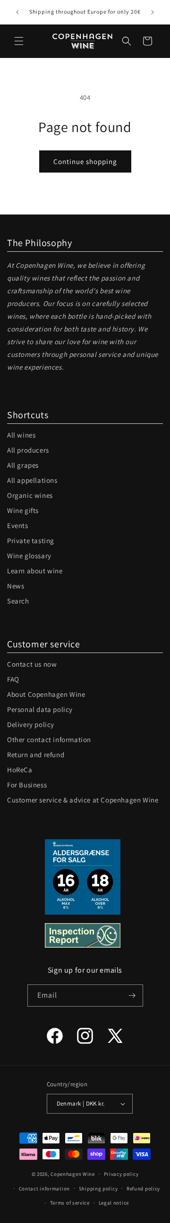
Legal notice (114, 1202)
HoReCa (20, 769)
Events (17, 525)
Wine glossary (29, 555)
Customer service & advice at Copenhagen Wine (82, 799)
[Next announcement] (152, 12)
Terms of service (70, 1202)
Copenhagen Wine (73, 1174)
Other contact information (49, 739)
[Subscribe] (132, 995)
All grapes (23, 465)
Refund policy (143, 1188)
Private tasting (30, 540)
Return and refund (35, 754)
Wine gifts (23, 510)
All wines (21, 434)
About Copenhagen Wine (46, 694)
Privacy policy (121, 1174)
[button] (18, 41)
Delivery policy (30, 724)
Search (18, 600)
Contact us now (32, 664)
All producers (28, 450)
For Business (27, 784)
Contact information (44, 1188)
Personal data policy (40, 709)
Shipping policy (98, 1188)
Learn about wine (35, 570)
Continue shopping (85, 161)
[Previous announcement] (17, 12)
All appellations (32, 480)
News (15, 585)
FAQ (13, 679)
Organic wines (30, 495)
